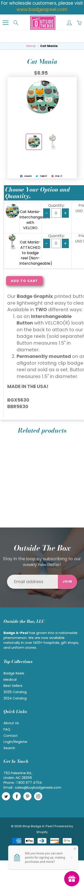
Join (67, 581)
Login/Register (16, 741)
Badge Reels (14, 673)
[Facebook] (17, 796)
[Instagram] (38, 796)
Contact (11, 735)
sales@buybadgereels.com (38, 787)
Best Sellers (13, 685)
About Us (11, 723)
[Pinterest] (27, 796)
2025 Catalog (15, 692)
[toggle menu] (5, 22)
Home (31, 46)
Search (9, 748)
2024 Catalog (15, 698)
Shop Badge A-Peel (37, 826)
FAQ (7, 729)
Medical (10, 679)
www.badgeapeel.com (42, 9)
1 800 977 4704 (29, 782)
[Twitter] (6, 796)
